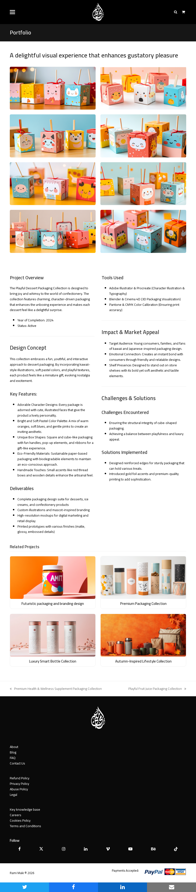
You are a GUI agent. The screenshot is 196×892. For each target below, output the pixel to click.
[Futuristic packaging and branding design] (52, 577)
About (14, 747)
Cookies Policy (20, 820)
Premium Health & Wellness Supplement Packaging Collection (56, 688)
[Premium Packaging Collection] (143, 577)
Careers (15, 815)
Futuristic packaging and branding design (53, 603)
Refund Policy (19, 778)
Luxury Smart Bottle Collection (52, 661)
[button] (12, 12)
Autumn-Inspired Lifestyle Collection (143, 661)
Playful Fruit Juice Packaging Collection (155, 688)
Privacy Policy (19, 783)
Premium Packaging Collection (143, 603)
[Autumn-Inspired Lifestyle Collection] (143, 635)
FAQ (13, 758)
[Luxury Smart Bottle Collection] (52, 635)
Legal (13, 795)
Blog (13, 752)
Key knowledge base (25, 809)
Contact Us (17, 763)
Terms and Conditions (25, 826)
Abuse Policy (19, 789)
